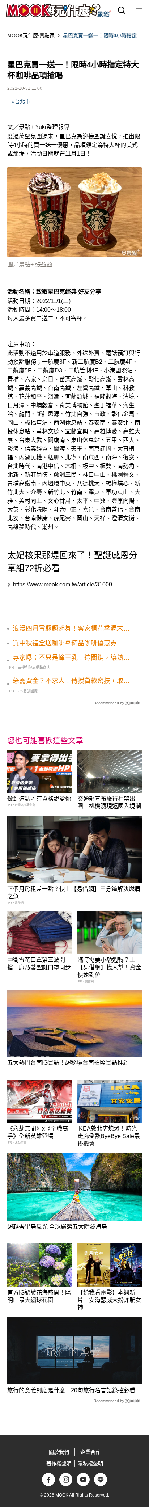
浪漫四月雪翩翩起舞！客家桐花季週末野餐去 (71, 629)
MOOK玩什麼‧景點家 (31, 35)
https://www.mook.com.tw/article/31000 (62, 584)
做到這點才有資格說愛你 (39, 799)
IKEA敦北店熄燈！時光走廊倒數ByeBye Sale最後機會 (108, 1136)
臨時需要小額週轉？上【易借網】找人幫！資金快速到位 (109, 967)
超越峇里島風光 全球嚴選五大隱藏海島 (57, 1227)
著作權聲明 (59, 1463)
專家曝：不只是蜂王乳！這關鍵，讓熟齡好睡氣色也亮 (71, 658)
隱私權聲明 (90, 1463)
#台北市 (21, 101)
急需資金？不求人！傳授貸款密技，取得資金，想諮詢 (71, 681)
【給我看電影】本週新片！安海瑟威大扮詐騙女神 (109, 1300)
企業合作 (90, 1452)
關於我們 (59, 1452)
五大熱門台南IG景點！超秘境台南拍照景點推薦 (68, 1063)
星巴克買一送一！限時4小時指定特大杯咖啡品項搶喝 (102, 36)
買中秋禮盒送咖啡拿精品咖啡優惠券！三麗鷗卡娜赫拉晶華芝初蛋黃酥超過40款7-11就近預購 (71, 644)
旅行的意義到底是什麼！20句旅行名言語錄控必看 (71, 1390)
